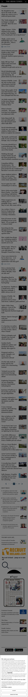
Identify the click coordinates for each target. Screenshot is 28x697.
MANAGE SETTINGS (14, 694)
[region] (14, 676)
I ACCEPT (14, 690)
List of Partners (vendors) (6, 687)
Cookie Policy (10, 672)
